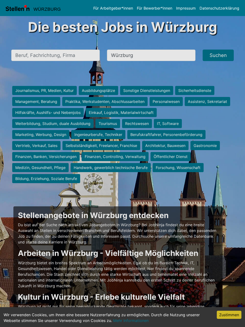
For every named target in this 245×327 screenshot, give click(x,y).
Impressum (186, 8)
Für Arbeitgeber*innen (113, 8)
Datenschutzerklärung (219, 8)
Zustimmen (229, 314)
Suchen (218, 55)
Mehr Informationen (131, 320)
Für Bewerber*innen (154, 8)
